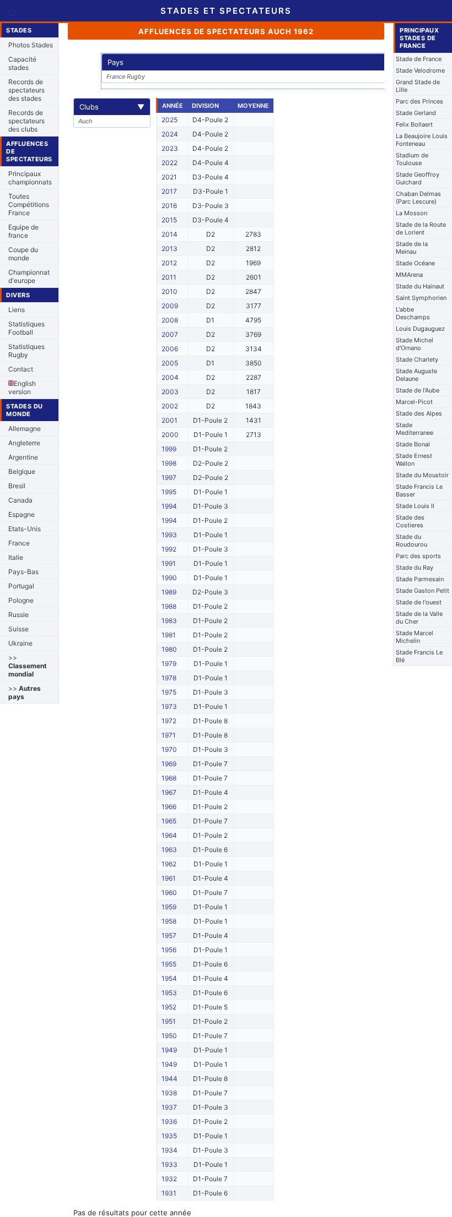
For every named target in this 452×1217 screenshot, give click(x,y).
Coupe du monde (23, 253)
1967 (169, 792)
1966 (169, 807)
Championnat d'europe (29, 276)
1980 (169, 649)
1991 (169, 563)
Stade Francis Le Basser (419, 490)
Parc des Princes (419, 101)
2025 (169, 120)
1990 (169, 578)
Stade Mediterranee (414, 428)
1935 (169, 1136)
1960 (169, 892)
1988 (169, 606)
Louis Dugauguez (420, 328)
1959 (169, 907)
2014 (169, 234)
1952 (169, 1007)
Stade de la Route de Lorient (421, 228)
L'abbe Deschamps (413, 313)
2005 (170, 363)
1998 (169, 463)
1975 (169, 692)
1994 (169, 506)
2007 (170, 334)
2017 (169, 191)
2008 (170, 320)
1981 (169, 635)
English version (22, 387)
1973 (169, 706)
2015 (169, 220)
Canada (20, 500)
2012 (169, 263)
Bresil (16, 486)
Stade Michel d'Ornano (414, 344)
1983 (169, 620)
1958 (169, 921)
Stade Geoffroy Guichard (417, 178)
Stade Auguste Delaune (416, 375)
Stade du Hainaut (420, 286)
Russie (18, 614)
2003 (170, 392)
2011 (169, 277)
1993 (169, 535)
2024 (170, 134)
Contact (20, 369)
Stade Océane (415, 263)
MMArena (409, 275)
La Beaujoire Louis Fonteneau (422, 140)
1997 (169, 477)
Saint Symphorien (421, 298)
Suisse (18, 629)
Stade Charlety (417, 359)
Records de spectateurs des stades (26, 90)
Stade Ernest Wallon (414, 459)
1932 (169, 1179)
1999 (169, 449)
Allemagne (24, 428)
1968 (169, 778)
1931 (169, 1193)
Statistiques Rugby (26, 350)
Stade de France (419, 59)
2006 (170, 349)
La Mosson (411, 213)
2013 (169, 248)
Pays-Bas (23, 571)
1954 (169, 978)
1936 (169, 1121)
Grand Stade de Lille (418, 86)
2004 (170, 377)
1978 (169, 678)
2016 (169, 205)
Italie (15, 557)
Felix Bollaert (414, 124)
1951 (169, 1021)
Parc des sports (418, 556)
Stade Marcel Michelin (414, 637)
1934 (169, 1150)
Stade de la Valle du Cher (419, 617)
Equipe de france (23, 231)
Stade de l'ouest (419, 602)
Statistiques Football (26, 328)
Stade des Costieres (410, 521)
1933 (169, 1164)
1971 (169, 735)
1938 (169, 1093)
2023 (170, 148)
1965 (169, 821)
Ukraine (20, 643)
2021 (169, 177)
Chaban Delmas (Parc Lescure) (418, 197)
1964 (169, 835)
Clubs (111, 106)
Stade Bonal (413, 444)
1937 (169, 1107)
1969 (169, 764)
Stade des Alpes (419, 413)
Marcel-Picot (414, 402)
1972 (169, 721)
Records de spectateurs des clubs (26, 120)
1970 (169, 749)
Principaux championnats (30, 178)
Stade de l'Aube (417, 390)
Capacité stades (22, 63)
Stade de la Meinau (412, 247)
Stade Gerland (416, 113)
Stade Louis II (415, 506)
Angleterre (24, 443)
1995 (169, 492)
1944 (169, 1078)
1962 (169, 864)
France (19, 543)
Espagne (21, 514)
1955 (169, 964)
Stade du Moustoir (422, 475)
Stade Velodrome (420, 70)
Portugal (21, 586)
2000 (170, 434)
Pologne (21, 600)
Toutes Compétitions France (28, 204)
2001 (169, 420)
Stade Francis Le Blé (419, 656)
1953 (169, 993)
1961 (169, 878)
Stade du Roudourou (411, 540)
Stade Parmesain (420, 579)
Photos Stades (30, 45)
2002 (170, 406)
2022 (169, 163)
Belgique (21, 471)
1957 (169, 935)
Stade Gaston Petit (422, 590)
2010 (169, 291)
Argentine (23, 457)
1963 (169, 849)
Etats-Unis (24, 529)
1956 (169, 950)
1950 (169, 1036)
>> (27, 665)
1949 (169, 1050)
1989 (169, 592)
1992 (169, 549)
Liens (16, 309)
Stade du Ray (414, 567)
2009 (170, 306)
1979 (169, 663)
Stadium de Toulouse (412, 159)
